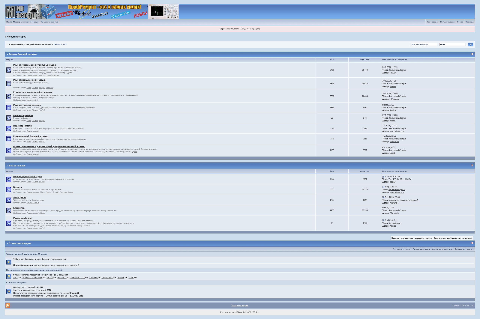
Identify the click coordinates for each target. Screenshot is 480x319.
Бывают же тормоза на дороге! (403, 200)
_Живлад (394, 99)
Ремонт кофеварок (23, 115)
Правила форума (49, 22)
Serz (15, 277)
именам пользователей (68, 265)
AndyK (42, 75)
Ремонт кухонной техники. (27, 105)
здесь (134, 152)
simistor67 (108, 277)
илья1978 (62, 277)
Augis (56, 75)
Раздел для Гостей (22, 218)
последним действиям (45, 265)
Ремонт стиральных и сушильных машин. (34, 65)
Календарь (432, 22)
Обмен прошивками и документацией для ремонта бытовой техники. (49, 146)
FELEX (393, 73)
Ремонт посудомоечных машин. (29, 80)
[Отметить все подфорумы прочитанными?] (8, 70)
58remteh (394, 213)
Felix (131, 277)
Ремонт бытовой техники (23, 54)
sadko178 (394, 141)
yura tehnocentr (397, 131)
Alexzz (393, 86)
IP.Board (240, 312)
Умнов (121, 277)
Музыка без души (396, 189)
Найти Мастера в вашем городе (22, 22)
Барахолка (18, 208)
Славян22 (74, 293)
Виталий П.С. (77, 277)
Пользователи (447, 22)
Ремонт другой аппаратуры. (27, 176)
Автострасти (19, 197)
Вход (243, 29)
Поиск (460, 22)
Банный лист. (394, 223)
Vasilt (392, 153)
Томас (29, 75)
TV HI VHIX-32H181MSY (399, 179)
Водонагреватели (22, 126)
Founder (49, 75)
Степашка (93, 277)
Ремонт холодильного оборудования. (33, 92)
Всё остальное (17, 165)
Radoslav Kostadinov (32, 277)
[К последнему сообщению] (383, 176)
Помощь (470, 22)
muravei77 (395, 203)
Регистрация (253, 29)
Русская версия (228, 312)
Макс (35, 75)
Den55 (49, 192)
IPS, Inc (255, 312)
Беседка (17, 187)
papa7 (393, 182)
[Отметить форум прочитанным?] (8, 107)
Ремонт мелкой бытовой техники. (30, 136)
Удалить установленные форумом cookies (412, 238)
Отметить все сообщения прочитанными (453, 238)
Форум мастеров (16, 36)
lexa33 (50, 277)
